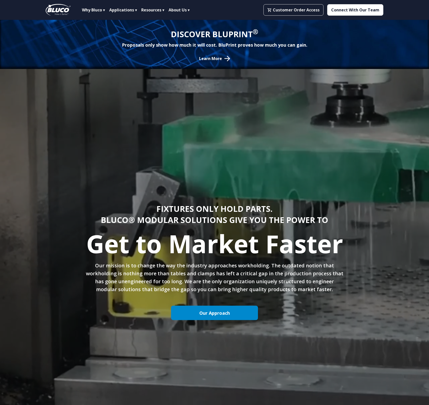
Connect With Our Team (355, 10)
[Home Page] (58, 10)
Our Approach (214, 313)
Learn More (210, 58)
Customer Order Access (296, 10)
